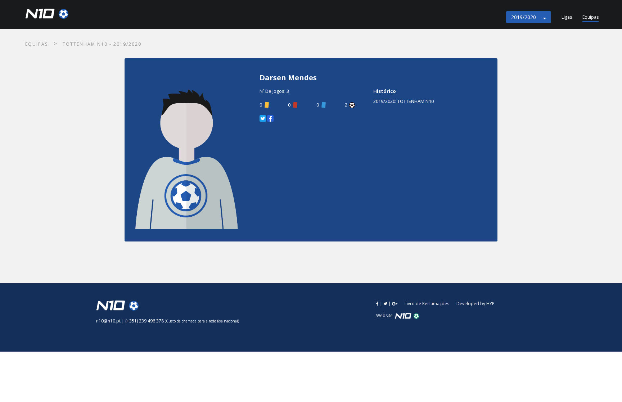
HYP (490, 304)
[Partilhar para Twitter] (263, 118)
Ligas (567, 17)
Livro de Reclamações (427, 304)
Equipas (590, 17)
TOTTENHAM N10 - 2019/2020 (102, 44)
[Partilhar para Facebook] (270, 118)
